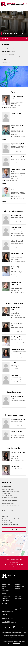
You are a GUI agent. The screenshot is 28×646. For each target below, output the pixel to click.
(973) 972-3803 (17, 259)
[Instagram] (18, 627)
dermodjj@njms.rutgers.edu (19, 136)
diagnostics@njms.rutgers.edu (12, 510)
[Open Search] (23, 3)
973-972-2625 (17, 290)
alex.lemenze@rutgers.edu (19, 198)
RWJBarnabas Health (18, 606)
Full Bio (4, 139)
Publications (5, 62)
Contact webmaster (16, 643)
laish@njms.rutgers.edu (18, 472)
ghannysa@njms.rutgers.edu (19, 261)
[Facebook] (9, 627)
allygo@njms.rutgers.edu (19, 437)
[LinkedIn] (22, 627)
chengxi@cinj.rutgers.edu (19, 342)
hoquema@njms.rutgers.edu (11, 180)
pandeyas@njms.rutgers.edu (19, 247)
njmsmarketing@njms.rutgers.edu (9, 622)
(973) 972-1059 (17, 178)
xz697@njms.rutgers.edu (19, 221)
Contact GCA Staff (5, 598)
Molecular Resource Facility (8, 54)
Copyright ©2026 (6, 641)
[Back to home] (11, 576)
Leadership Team (18, 596)
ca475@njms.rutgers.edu (19, 235)
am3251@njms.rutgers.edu (19, 404)
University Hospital (5, 606)
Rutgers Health (17, 588)
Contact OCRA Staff (5, 600)
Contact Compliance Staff (19, 598)
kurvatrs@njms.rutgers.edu (19, 331)
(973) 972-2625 (17, 274)
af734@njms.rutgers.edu (19, 460)
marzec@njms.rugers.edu (19, 292)
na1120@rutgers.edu (18, 162)
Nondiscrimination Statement (20, 586)
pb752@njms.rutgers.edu (19, 151)
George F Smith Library (6, 584)
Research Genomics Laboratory (9, 51)
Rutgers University (5, 590)
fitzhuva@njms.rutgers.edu (19, 120)
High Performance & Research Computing (11, 56)
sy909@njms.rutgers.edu (19, 368)
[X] (14, 627)
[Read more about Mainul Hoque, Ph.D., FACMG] (6, 173)
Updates (4, 59)
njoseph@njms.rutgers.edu (19, 276)
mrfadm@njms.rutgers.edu (11, 524)
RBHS (3, 588)
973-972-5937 (17, 355)
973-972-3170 (17, 315)
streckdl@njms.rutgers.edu (19, 317)
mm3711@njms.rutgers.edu (10, 107)
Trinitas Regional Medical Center (7, 611)
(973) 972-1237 (17, 118)
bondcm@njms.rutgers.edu (19, 425)
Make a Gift (4, 586)
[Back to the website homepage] (13, 4)
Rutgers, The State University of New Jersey (16, 641)
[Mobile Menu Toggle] (26, 3)
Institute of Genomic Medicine (9, 48)
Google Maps (14, 529)
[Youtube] (5, 627)
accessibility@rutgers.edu (12, 637)
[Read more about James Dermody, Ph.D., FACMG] (6, 130)
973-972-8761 (17, 458)
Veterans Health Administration (7, 608)
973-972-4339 (17, 105)
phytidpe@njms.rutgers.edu (19, 357)
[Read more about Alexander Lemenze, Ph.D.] (6, 192)
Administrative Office (6, 596)
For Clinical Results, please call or (14, 563)
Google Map (4, 624)
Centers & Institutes (18, 584)
